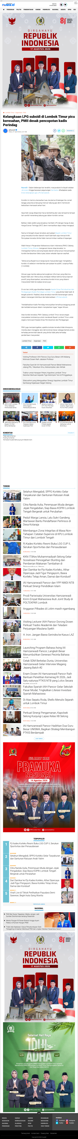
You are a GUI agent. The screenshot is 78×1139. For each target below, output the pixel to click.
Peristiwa (18, 1126)
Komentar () (70, 130)
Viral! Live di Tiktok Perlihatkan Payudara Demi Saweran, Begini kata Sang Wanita (32, 894)
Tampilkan (70, 432)
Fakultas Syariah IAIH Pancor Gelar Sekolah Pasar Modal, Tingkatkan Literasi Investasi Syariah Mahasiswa (48, 690)
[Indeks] (61, 4)
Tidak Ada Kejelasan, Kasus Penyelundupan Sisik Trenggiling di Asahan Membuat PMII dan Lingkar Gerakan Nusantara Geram (33, 928)
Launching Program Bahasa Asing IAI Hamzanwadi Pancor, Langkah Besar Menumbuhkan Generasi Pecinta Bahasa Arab (46, 652)
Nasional (55, 9)
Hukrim (38, 9)
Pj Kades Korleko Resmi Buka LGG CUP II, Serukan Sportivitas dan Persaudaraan (47, 545)
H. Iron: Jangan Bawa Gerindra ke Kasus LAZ (48, 634)
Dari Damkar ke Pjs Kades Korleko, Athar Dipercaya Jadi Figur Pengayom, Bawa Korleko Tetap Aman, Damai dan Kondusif (47, 573)
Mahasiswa (44, 1121)
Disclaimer (53, 1133)
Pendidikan (10, 9)
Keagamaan (44, 1118)
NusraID (24, 188)
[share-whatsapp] (63, 130)
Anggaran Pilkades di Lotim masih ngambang (49, 608)
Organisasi (37, 341)
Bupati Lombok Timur (63, 233)
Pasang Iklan (45, 1133)
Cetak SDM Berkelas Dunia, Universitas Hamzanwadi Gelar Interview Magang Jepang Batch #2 (45, 664)
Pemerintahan (28, 9)
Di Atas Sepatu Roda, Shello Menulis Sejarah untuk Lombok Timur (48, 701)
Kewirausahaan (20, 1121)
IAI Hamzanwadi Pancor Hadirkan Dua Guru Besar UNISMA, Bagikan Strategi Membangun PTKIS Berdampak (49, 729)
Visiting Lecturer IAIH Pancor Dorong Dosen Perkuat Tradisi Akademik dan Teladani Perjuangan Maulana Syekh (48, 625)
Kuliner (30, 1121)
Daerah (17, 1118)
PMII (44, 341)
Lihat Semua (39, 738)
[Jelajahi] (75, 3)
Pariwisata (46, 9)
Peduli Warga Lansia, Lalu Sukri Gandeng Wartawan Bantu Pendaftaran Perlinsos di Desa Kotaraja (47, 521)
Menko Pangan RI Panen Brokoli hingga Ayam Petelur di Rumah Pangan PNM (22, 922)
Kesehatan (5, 1121)
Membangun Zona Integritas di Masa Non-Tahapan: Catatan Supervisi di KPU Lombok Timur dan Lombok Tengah (48, 534)
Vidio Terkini (45, 1126)
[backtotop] (39, 1114)
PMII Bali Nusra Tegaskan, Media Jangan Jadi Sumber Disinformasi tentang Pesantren (22, 915)
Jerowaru (25, 190)
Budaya (63, 9)
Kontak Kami (35, 1133)
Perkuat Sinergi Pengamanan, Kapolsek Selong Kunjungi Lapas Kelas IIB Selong (45, 714)
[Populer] (65, 4)
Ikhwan (35, 248)
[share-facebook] (54, 130)
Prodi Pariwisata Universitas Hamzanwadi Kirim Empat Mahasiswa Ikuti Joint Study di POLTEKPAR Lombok (48, 599)
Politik (18, 9)
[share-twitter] (59, 130)
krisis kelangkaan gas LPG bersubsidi (35, 193)
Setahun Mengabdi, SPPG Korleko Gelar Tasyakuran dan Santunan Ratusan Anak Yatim (46, 495)
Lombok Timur (26, 248)
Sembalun (54, 190)
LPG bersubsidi (61, 297)
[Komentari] (70, 347)
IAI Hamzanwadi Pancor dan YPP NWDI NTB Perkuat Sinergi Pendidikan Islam (48, 584)
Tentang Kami (25, 1133)
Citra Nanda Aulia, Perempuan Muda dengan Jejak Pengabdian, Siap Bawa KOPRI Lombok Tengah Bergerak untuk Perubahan (49, 508)
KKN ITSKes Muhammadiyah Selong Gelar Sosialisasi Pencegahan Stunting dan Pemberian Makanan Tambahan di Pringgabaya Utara (47, 561)
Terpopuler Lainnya (39, 904)
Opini (69, 9)
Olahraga (18, 1123)
